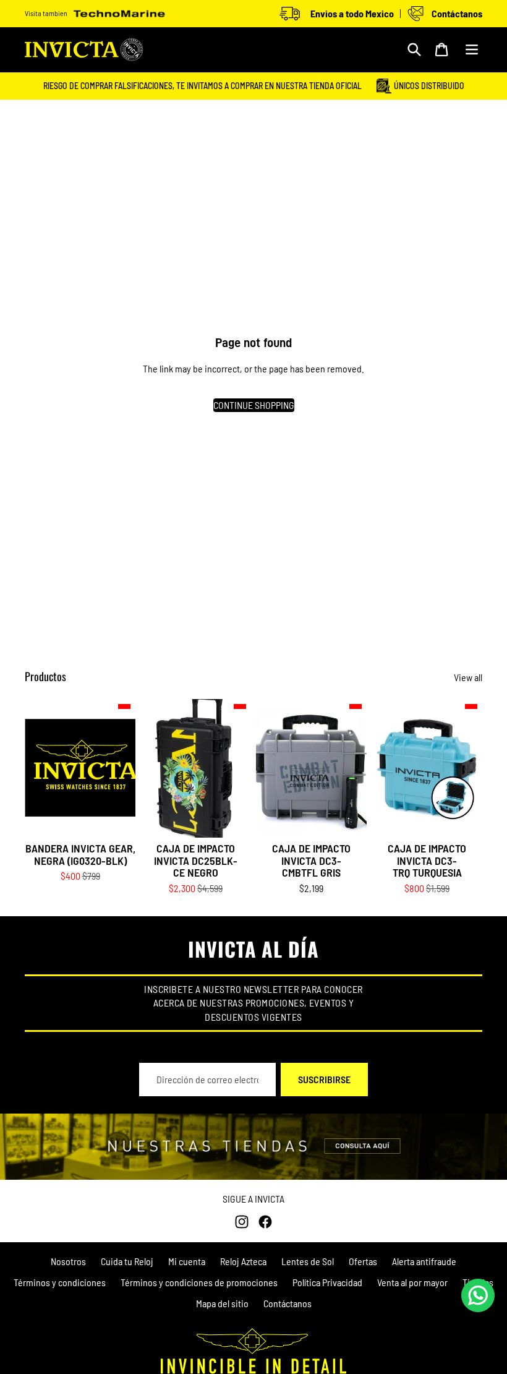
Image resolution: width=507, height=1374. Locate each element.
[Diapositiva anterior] (150, 768)
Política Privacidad (327, 1282)
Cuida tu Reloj (127, 1261)
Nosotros (68, 1261)
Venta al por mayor (412, 1282)
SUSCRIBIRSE (324, 1079)
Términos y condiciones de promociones (199, 1282)
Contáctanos (287, 1303)
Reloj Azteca (243, 1261)
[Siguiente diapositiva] (241, 768)
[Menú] (471, 49)
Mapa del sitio (222, 1303)
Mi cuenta (186, 1261)
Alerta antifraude (424, 1261)
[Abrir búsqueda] (414, 49)
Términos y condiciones (60, 1282)
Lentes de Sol (307, 1261)
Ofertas (363, 1261)
